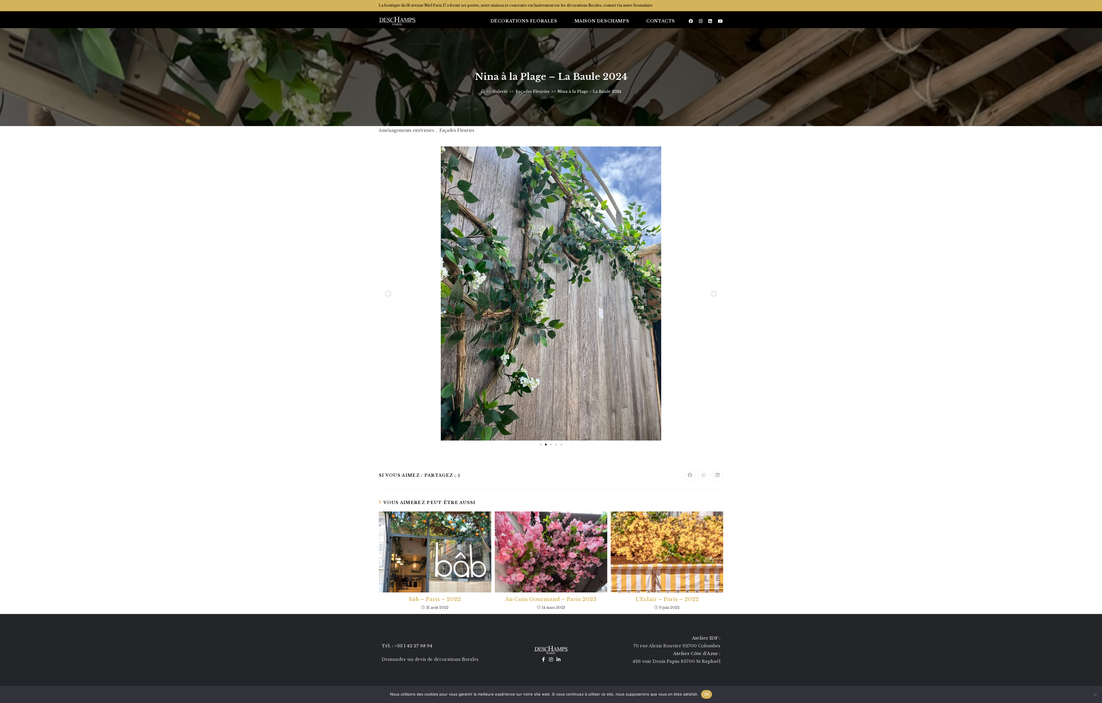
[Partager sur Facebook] (690, 475)
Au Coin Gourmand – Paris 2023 (551, 599)
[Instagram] (551, 659)
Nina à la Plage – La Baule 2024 (589, 91)
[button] (388, 293)
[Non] (1095, 694)
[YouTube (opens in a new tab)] (720, 21)
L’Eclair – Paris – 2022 (667, 599)
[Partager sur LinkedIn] (717, 475)
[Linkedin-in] (558, 659)
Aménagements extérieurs (406, 130)
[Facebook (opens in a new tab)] (691, 21)
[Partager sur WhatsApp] (703, 475)
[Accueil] (483, 91)
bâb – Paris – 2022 (435, 599)
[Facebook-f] (543, 659)
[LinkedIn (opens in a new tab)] (710, 21)
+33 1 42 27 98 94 (413, 645)
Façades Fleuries (456, 130)
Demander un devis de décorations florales (430, 659)
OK (706, 694)
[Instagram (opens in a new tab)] (700, 21)
